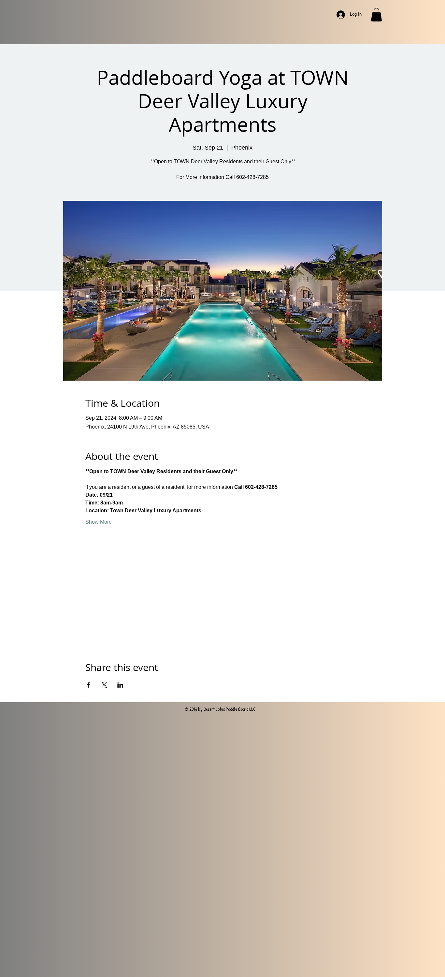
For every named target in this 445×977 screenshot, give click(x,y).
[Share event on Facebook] (88, 685)
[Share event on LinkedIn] (120, 685)
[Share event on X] (104, 685)
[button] (376, 15)
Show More (98, 522)
